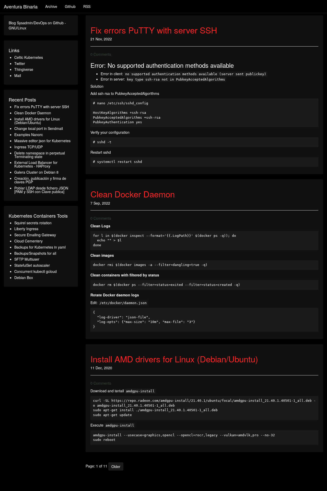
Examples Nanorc (28, 134)
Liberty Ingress (26, 228)
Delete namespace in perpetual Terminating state (39, 154)
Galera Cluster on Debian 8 (36, 172)
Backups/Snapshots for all (35, 253)
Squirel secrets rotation (33, 222)
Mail (17, 75)
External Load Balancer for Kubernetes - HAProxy (35, 164)
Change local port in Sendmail (38, 128)
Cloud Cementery (28, 240)
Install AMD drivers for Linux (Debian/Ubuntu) (37, 120)
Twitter (19, 63)
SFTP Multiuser (26, 259)
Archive (51, 6)
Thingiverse (23, 69)
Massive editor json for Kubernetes (42, 140)
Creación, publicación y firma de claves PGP (40, 180)
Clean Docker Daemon (32, 112)
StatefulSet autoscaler (32, 265)
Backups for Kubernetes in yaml (40, 247)
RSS (86, 6)
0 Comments (100, 54)
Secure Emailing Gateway (35, 234)
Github (70, 6)
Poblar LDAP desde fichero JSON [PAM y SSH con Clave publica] (41, 189)
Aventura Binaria (21, 6)
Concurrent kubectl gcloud (35, 271)
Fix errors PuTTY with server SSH (41, 106)
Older (115, 466)
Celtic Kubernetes (28, 57)
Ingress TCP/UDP (28, 146)
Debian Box (23, 277)
